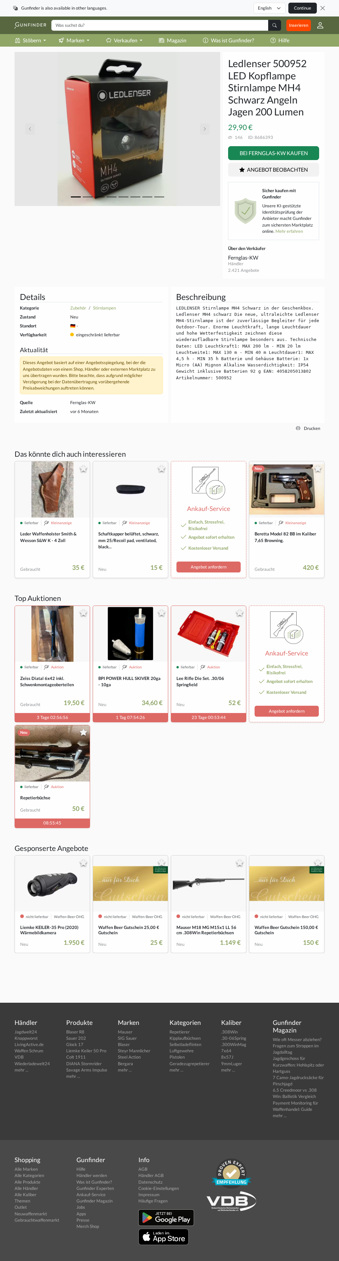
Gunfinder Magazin (94, 1200)
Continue (302, 8)
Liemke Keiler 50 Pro (86, 1050)
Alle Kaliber (25, 1194)
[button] (317, 25)
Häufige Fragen (153, 1200)
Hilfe (283, 40)
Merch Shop (87, 1226)
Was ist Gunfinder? (232, 40)
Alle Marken (26, 1169)
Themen (22, 1200)
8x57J (227, 1057)
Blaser (124, 1044)
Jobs (80, 1207)
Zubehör (78, 308)
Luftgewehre (182, 1050)
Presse (82, 1220)
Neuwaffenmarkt (31, 1213)
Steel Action (129, 1057)
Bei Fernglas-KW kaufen (274, 153)
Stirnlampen (104, 308)
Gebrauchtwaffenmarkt (37, 1220)
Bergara (125, 1063)
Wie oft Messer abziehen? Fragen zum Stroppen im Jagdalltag (297, 1046)
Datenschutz (150, 1182)
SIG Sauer (127, 1038)
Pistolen (177, 1057)
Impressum (149, 1194)
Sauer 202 (76, 1038)
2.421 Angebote (243, 270)
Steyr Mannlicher (134, 1050)
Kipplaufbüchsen (185, 1038)
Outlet (21, 1207)
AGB (142, 1169)
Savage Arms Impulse (86, 1069)
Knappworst (26, 1038)
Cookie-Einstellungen (158, 1188)
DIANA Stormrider (84, 1063)
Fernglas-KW (243, 257)
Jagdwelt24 (26, 1031)
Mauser (125, 1031)
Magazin (176, 40)
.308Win (229, 1031)
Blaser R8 (75, 1031)
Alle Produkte (27, 1182)
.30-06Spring (233, 1038)
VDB (19, 1057)
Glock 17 (74, 1044)
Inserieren (298, 25)
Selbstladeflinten (185, 1044)
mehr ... (21, 1069)
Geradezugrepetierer (190, 1063)
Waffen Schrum (29, 1050)
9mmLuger (231, 1063)
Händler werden (91, 1175)
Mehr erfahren (289, 231)
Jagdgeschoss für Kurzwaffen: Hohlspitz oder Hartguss (298, 1064)
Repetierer (180, 1031)
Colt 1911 (76, 1057)
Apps (81, 1213)
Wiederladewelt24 (32, 1063)
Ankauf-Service (91, 1194)
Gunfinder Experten (95, 1188)
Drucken (311, 428)
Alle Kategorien (29, 1175)
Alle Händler (26, 1188)
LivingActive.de (29, 1044)
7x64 (226, 1050)
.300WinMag (233, 1044)
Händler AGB (151, 1175)
